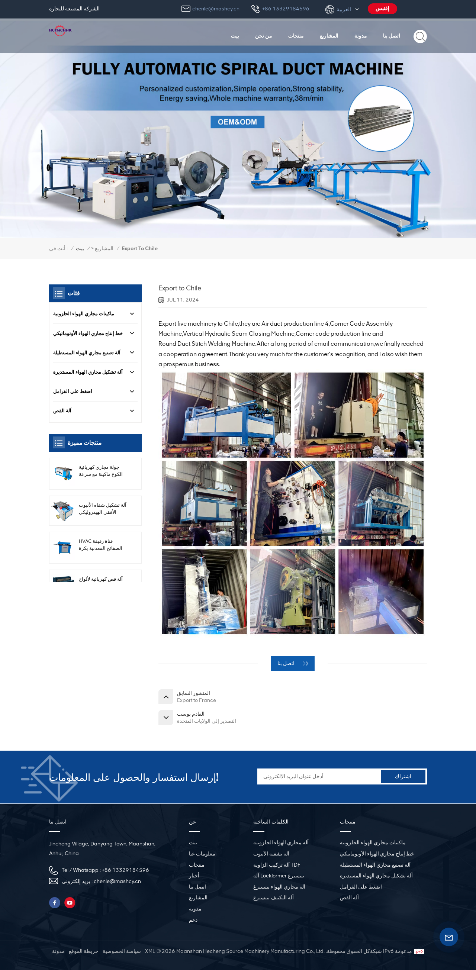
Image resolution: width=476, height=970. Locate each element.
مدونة (360, 36)
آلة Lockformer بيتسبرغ (278, 876)
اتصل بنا (391, 36)
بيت (235, 36)
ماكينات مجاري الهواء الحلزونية (83, 313)
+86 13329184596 (285, 9)
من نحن (263, 36)
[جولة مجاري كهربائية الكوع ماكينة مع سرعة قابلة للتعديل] (63, 474)
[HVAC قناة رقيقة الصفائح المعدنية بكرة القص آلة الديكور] (63, 548)
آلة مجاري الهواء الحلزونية (281, 843)
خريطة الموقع (84, 951)
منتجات (296, 36)
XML (150, 951)
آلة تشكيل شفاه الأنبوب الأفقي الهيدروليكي (102, 508)
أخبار (194, 876)
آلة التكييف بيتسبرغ (273, 898)
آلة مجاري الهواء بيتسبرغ (279, 887)
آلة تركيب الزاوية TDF (276, 865)
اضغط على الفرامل (72, 391)
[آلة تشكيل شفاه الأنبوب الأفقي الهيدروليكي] (63, 511)
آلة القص (62, 410)
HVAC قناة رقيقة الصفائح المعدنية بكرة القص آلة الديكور (100, 545)
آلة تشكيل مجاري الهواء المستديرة (88, 372)
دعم (193, 920)
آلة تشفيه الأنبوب (271, 854)
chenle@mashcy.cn (215, 9)
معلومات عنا (202, 854)
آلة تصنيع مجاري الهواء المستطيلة (86, 352)
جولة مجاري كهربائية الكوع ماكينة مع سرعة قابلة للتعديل (101, 471)
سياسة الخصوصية (122, 951)
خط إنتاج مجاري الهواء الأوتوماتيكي (88, 333)
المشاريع (329, 36)
